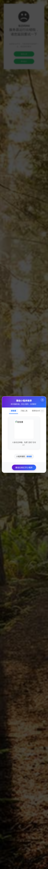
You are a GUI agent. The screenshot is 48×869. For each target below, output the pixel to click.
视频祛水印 (36, 411)
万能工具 (24, 411)
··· (42, 410)
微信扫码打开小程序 (24, 468)
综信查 (13, 411)
